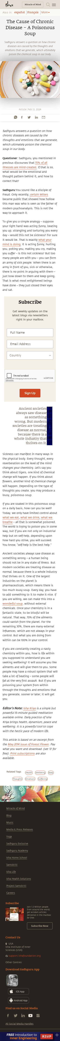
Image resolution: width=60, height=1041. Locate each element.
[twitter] (29, 117)
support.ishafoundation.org (24, 956)
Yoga (9, 836)
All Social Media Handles (20, 1024)
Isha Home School (16, 857)
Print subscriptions (22, 753)
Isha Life (11, 871)
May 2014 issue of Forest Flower (28, 744)
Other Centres (14, 962)
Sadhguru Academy (17, 850)
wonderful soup (12, 603)
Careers (10, 893)
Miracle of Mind (15, 808)
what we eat (10, 517)
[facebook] (21, 117)
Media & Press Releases (19, 829)
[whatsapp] (15, 117)
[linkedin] (36, 117)
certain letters (39, 194)
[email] (43, 117)
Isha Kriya (29, 708)
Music (9, 822)
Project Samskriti (16, 886)
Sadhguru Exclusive (17, 843)
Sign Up (30, 393)
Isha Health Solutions (18, 879)
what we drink (29, 517)
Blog (8, 815)
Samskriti (12, 864)
